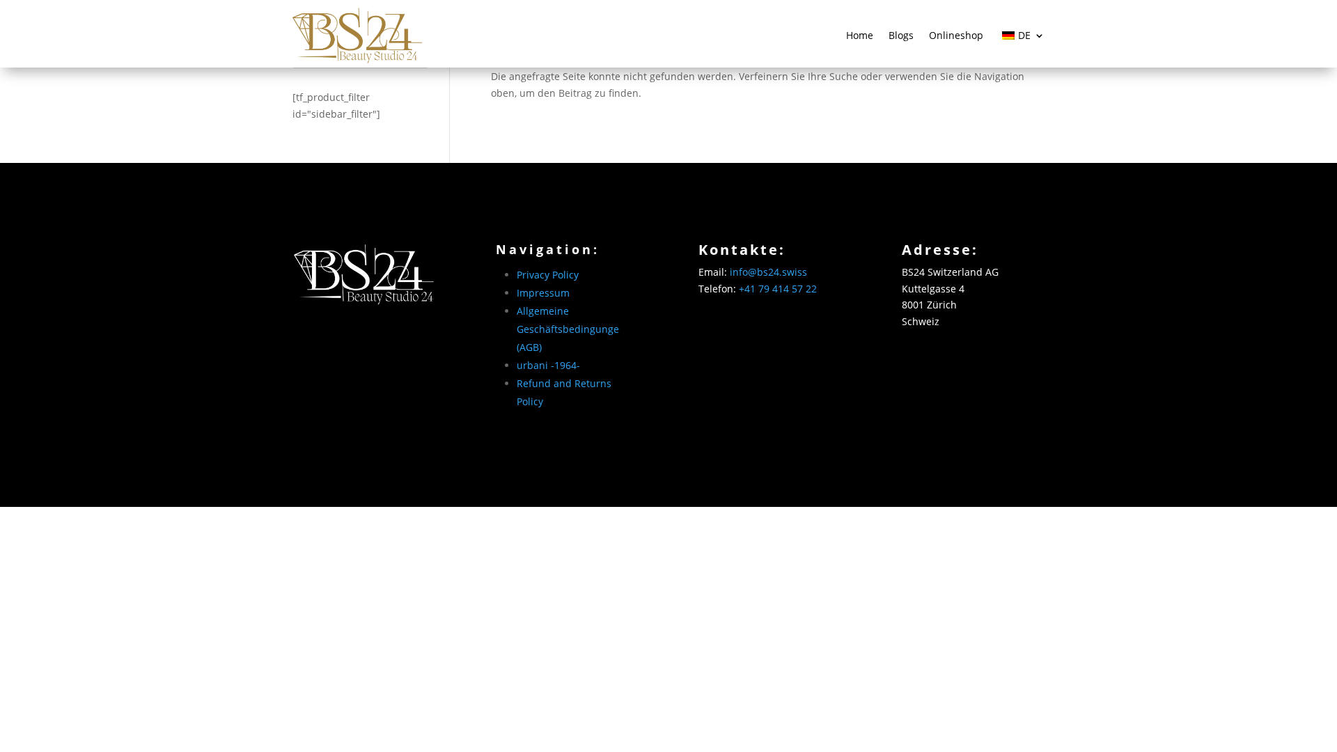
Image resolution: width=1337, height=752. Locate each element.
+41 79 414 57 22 (778, 288)
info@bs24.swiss (768, 272)
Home (859, 35)
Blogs (901, 35)
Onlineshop (956, 35)
